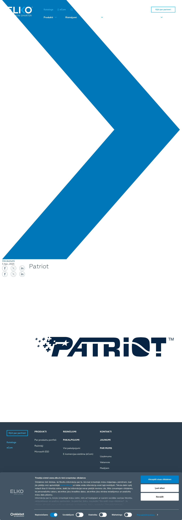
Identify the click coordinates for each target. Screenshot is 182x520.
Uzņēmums (106, 456)
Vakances (105, 462)
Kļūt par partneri (163, 9)
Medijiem (104, 468)
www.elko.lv (66, 485)
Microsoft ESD (42, 451)
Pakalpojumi (92, 17)
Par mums (153, 17)
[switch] (79, 515)
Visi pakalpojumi (71, 448)
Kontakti (134, 17)
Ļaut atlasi (160, 488)
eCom (63, 9)
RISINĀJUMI (69, 431)
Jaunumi (116, 17)
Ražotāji (39, 446)
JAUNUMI (105, 440)
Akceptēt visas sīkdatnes (159, 479)
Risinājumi (71, 17)
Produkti (48, 17)
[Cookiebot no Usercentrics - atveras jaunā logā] (17, 515)
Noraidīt (159, 497)
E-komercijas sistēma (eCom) (78, 454)
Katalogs (48, 9)
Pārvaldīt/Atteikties (146, 515)
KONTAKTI (106, 431)
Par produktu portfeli (45, 440)
